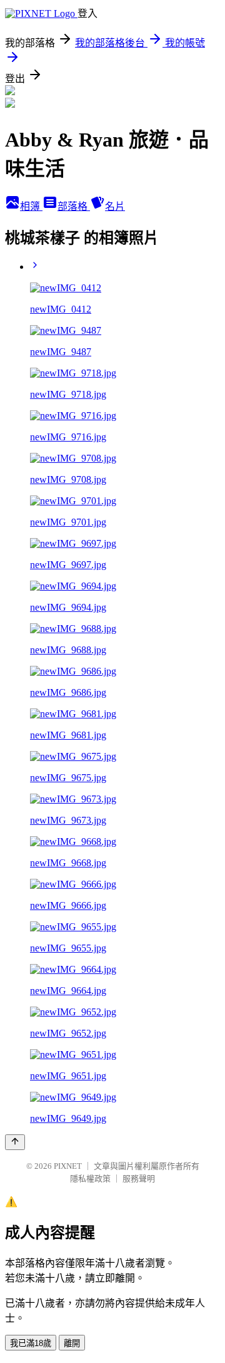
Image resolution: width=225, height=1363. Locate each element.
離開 (72, 1343)
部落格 (74, 206)
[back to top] (15, 1142)
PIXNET (68, 1166)
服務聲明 (138, 1178)
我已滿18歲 (30, 1343)
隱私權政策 (90, 1178)
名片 (115, 206)
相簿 (31, 206)
